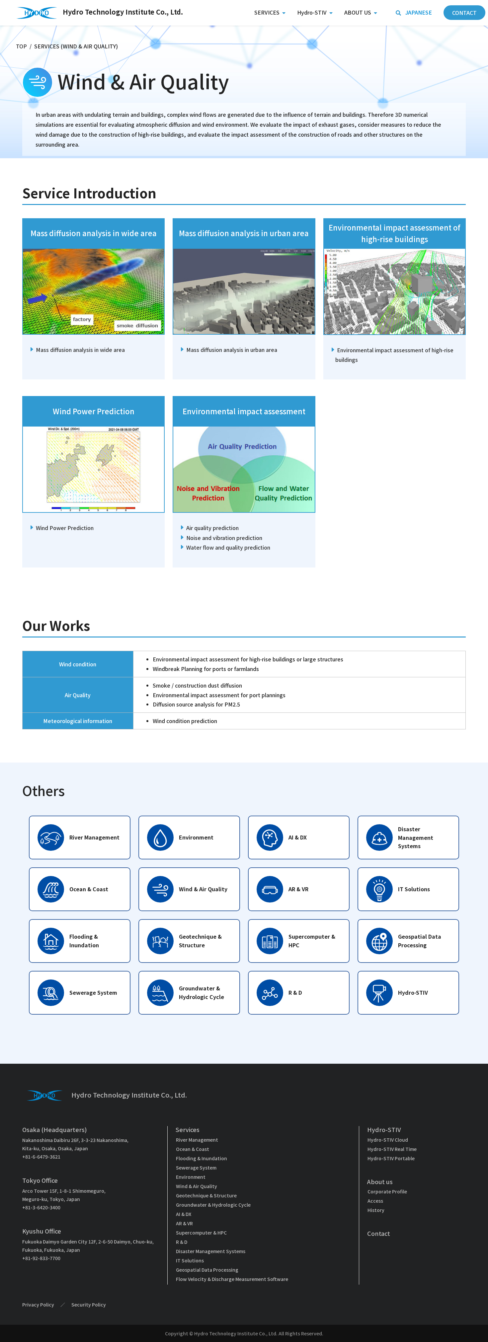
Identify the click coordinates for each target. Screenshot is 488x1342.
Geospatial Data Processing (207, 1269)
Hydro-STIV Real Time (392, 1149)
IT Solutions (190, 1260)
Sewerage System (196, 1167)
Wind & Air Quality (196, 1186)
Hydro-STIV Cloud (387, 1139)
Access (375, 1200)
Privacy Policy (38, 1304)
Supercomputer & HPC (201, 1232)
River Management (197, 1139)
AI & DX (183, 1214)
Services (267, 12)
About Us (357, 12)
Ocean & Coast (192, 1149)
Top (21, 46)
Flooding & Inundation (201, 1158)
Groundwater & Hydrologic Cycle (213, 1204)
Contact (378, 1233)
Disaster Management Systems (210, 1251)
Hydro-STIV (312, 12)
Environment (190, 1177)
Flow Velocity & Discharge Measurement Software (232, 1279)
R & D (181, 1242)
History (375, 1210)
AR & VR (184, 1223)
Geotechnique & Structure (206, 1195)
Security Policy (88, 1304)
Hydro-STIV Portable (391, 1158)
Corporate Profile (387, 1191)
